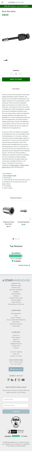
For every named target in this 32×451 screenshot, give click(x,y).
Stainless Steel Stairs (16, 298)
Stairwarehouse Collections (16, 304)
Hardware (16, 296)
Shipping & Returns (16, 344)
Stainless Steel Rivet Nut (8, 223)
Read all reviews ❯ (24, 265)
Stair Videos (16, 322)
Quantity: (16, 70)
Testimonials (16, 342)
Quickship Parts (16, 283)
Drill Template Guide (9, 176)
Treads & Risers (16, 302)
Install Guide (16, 326)
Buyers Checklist (16, 318)
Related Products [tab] (16, 198)
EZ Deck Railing (16, 300)
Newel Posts (25, 165)
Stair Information (16, 314)
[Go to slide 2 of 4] (30, 219)
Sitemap (16, 348)
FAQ (16, 316)
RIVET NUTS (6, 167)
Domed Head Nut (23, 222)
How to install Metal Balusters (16, 320)
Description (16, 89)
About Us (16, 339)
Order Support (16, 337)
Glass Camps (15, 165)
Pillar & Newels (16, 294)
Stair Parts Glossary (16, 324)
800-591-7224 (17, 369)
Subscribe (16, 411)
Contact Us (16, 335)
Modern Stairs (16, 288)
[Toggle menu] (2, 2)
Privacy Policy (16, 346)
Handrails (16, 292)
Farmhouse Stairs (16, 285)
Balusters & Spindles (16, 290)
